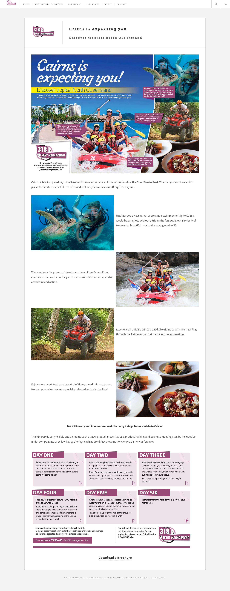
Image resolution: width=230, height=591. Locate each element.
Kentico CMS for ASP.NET (154, 577)
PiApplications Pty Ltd (106, 577)
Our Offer (93, 4)
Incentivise (75, 4)
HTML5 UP (128, 577)
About (108, 4)
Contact (122, 4)
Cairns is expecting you (98, 29)
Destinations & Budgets (49, 4)
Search (216, 4)
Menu (225, 4)
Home (26, 4)
